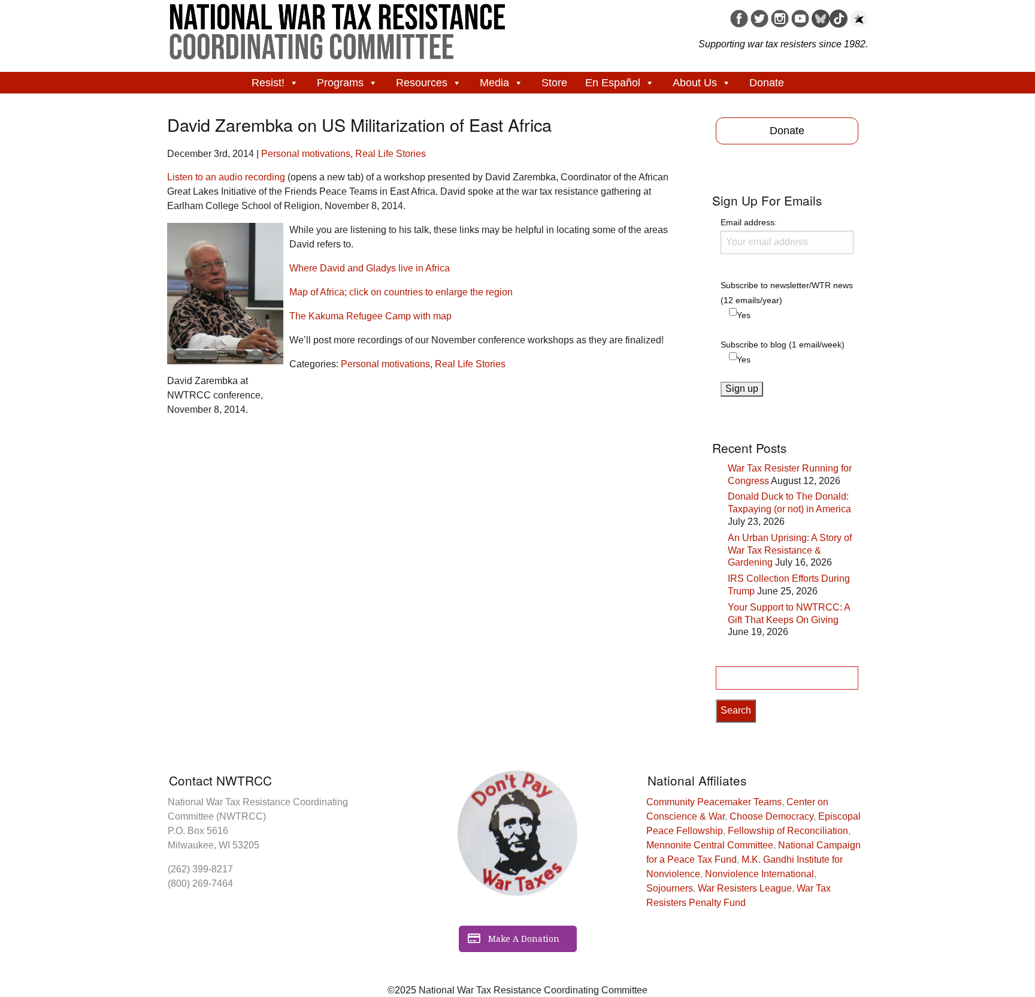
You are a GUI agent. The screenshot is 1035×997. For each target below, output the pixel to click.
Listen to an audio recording (226, 177)
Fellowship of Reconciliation (788, 831)
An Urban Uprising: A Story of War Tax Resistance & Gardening (790, 550)
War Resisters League (745, 888)
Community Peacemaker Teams (714, 802)
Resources (421, 83)
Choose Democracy (771, 816)
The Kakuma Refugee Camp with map (370, 316)
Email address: (749, 222)
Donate (766, 83)
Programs (340, 83)
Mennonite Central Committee (709, 845)
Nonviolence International (759, 874)
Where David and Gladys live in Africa (369, 268)
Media (494, 83)
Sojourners (669, 888)
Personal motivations (305, 154)
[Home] (338, 27)
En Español (612, 83)
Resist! (268, 83)
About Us (695, 83)
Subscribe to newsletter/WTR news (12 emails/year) (787, 292)
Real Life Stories (390, 154)
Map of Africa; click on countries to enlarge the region (401, 292)
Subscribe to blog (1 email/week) (783, 344)
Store (554, 83)
